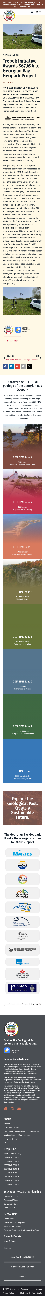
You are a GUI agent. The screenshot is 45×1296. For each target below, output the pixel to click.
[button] (32, 12)
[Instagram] (12, 1109)
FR (40, 12)
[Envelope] (19, 1109)
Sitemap (38, 1289)
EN (37, 12)
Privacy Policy (8, 1293)
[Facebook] (6, 1109)
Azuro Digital (37, 1293)
